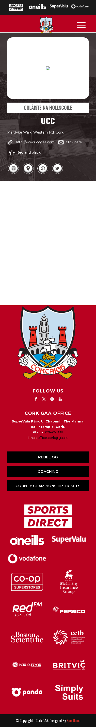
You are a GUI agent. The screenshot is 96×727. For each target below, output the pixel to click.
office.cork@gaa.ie (53, 438)
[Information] (43, 173)
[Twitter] (57, 173)
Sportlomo (73, 720)
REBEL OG (48, 457)
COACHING (48, 471)
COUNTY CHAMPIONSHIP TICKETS (48, 485)
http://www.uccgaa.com (35, 142)
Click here (74, 142)
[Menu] (81, 25)
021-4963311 (54, 432)
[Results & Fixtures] (13, 173)
